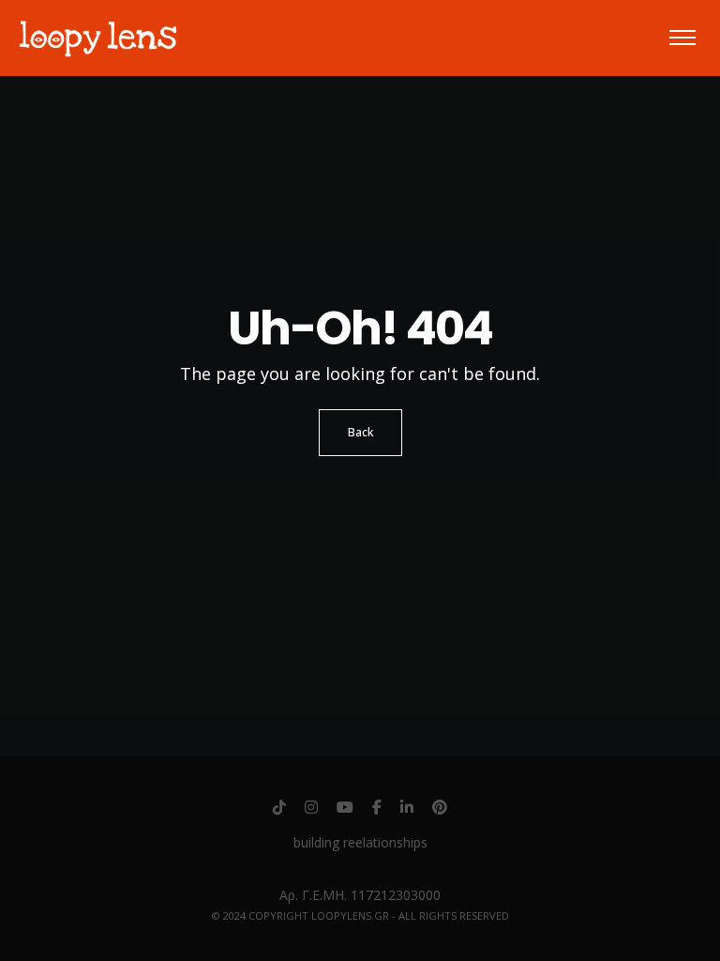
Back (360, 432)
